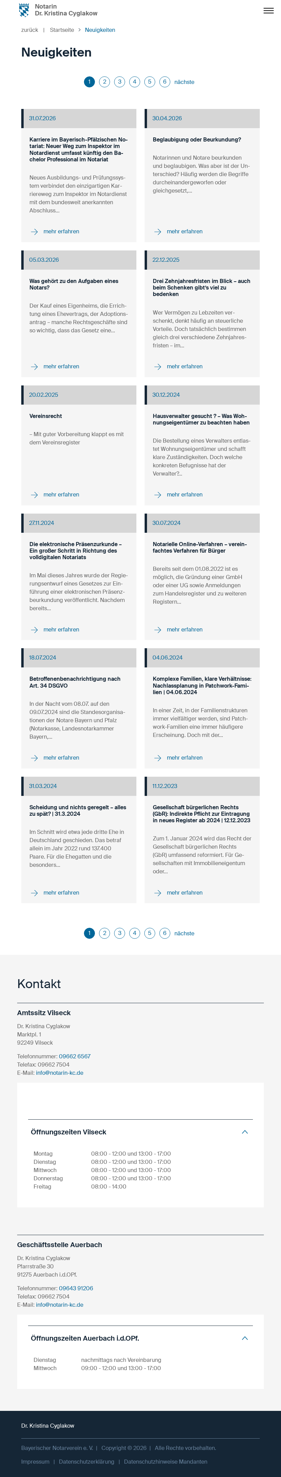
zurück (33, 30)
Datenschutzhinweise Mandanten (165, 1461)
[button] (140, 1131)
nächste (184, 82)
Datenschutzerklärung (86, 1461)
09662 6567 (74, 1056)
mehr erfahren (60, 231)
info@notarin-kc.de (59, 1072)
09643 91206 (76, 1288)
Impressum (35, 1461)
